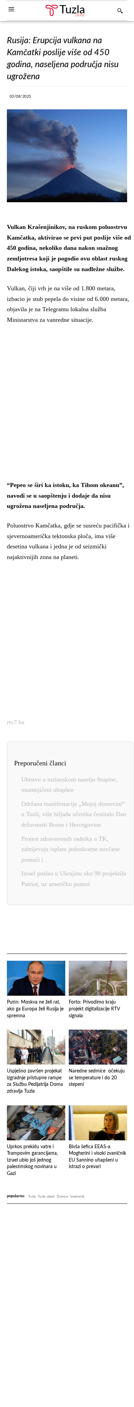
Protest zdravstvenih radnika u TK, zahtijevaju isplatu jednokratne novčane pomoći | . (70, 849)
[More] (120, 98)
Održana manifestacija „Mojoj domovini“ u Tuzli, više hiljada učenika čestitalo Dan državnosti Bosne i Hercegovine (73, 814)
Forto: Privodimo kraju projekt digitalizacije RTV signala (94, 1009)
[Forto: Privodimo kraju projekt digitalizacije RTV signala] (98, 978)
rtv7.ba (15, 722)
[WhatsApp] (88, 98)
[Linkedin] (104, 98)
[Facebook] (40, 98)
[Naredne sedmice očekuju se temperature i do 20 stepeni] (98, 1047)
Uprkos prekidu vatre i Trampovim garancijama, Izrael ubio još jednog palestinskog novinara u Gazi (32, 1160)
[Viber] (72, 98)
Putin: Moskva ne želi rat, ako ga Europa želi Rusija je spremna (35, 1009)
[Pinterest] (93, 930)
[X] (56, 98)
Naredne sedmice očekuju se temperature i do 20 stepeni (97, 1078)
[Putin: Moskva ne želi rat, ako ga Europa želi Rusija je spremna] (36, 978)
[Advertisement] (67, 401)
